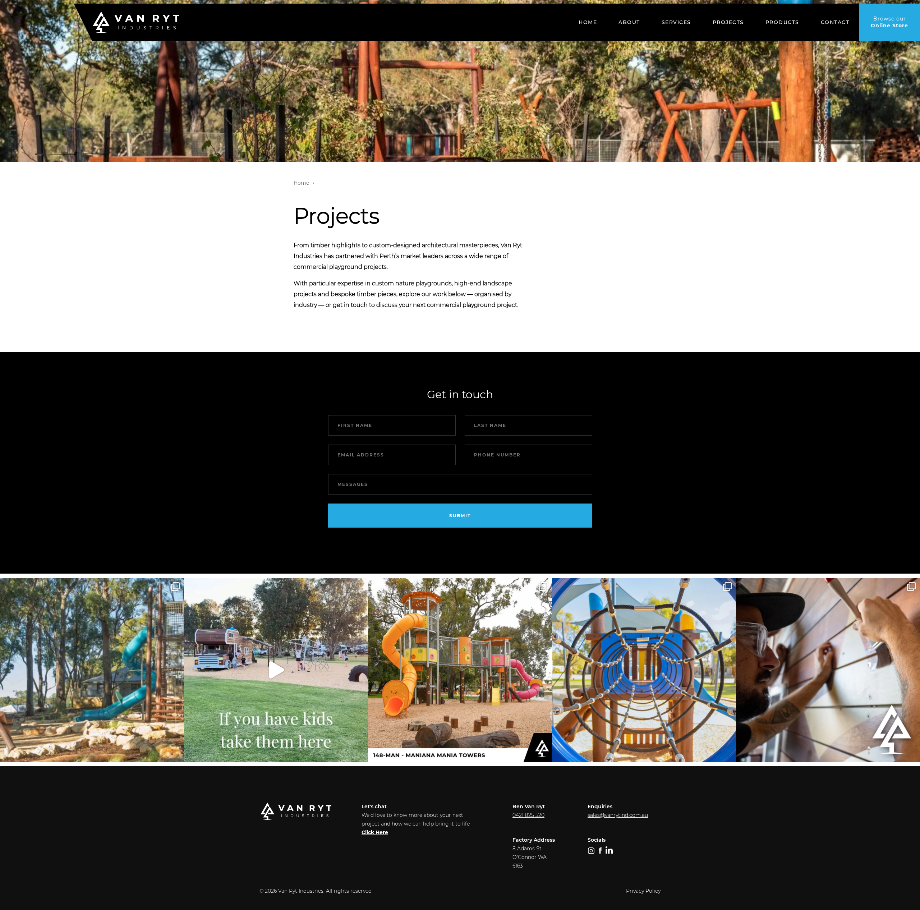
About (629, 22)
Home (588, 22)
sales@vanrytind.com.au (618, 815)
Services (676, 22)
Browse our (889, 22)
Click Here (375, 832)
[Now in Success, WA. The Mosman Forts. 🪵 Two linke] (644, 670)
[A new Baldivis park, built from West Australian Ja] (92, 670)
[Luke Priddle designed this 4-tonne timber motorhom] (828, 670)
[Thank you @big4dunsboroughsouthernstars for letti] (276, 670)
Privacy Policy (643, 891)
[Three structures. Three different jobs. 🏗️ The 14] (460, 670)
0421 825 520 (528, 815)
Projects (728, 22)
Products (782, 22)
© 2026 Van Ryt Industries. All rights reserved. (316, 891)
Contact (835, 22)
